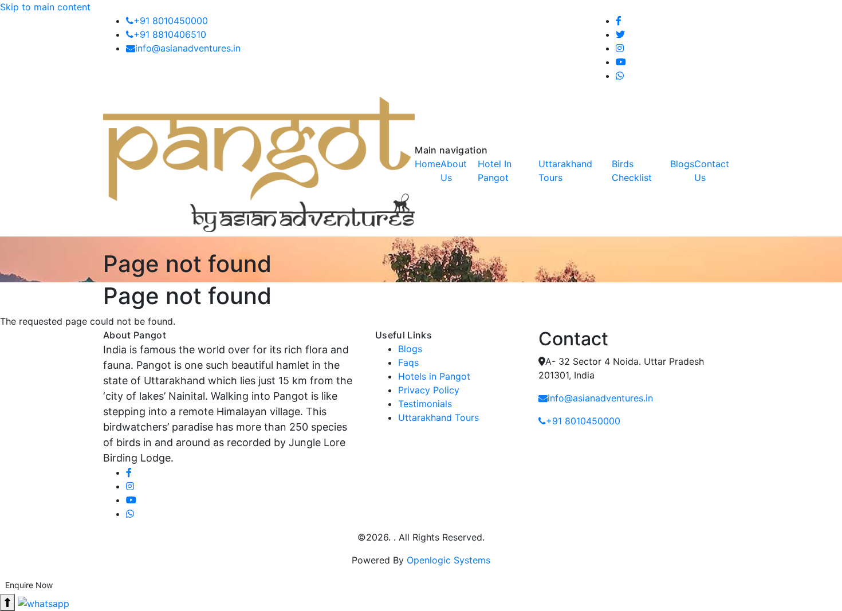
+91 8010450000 (170, 20)
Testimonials (425, 403)
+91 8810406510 (169, 34)
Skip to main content (45, 7)
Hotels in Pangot (434, 376)
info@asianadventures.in (188, 48)
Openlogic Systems (448, 560)
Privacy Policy (428, 390)
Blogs (410, 348)
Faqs (408, 362)
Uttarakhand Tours (438, 417)
